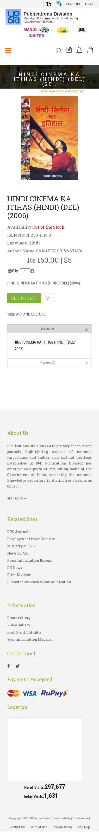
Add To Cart (24, 297)
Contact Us (17, 827)
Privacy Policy (62, 827)
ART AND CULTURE (30, 314)
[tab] (49, 328)
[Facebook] (8, 666)
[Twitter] (17, 666)
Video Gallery (18, 625)
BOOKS (30, 91)
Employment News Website (31, 539)
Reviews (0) (48, 362)
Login (89, 4)
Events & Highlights (24, 632)
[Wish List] (47, 298)
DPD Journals (18, 531)
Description (48, 328)
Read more (15, 498)
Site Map (84, 827)
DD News (14, 567)
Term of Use (38, 827)
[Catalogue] (69, 50)
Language (73, 4)
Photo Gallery (19, 618)
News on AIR (18, 553)
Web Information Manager (30, 639)
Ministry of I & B (21, 546)
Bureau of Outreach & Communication (39, 582)
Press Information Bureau (29, 560)
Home (17, 91)
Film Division (19, 574)
